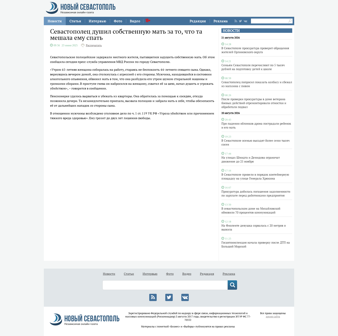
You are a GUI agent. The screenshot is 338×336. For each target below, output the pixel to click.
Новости (55, 21)
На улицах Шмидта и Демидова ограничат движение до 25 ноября (250, 159)
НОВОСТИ (231, 30)
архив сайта (273, 316)
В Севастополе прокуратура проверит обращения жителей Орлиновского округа (255, 50)
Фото (118, 21)
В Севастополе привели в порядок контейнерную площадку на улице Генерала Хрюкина (255, 176)
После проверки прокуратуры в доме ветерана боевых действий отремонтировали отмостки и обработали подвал (253, 103)
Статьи (75, 21)
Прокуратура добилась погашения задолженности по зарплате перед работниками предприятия (255, 193)
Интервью (97, 21)
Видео (135, 21)
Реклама (221, 21)
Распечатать (94, 45)
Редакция (198, 21)
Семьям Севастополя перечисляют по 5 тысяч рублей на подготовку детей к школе (253, 67)
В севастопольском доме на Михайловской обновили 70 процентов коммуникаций (250, 210)
